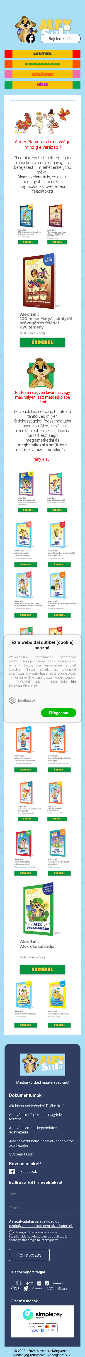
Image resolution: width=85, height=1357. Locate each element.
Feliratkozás (29, 1255)
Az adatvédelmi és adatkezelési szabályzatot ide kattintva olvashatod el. (41, 1223)
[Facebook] (30, 38)
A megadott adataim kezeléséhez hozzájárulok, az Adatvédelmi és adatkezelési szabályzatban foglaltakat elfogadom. (38, 1236)
